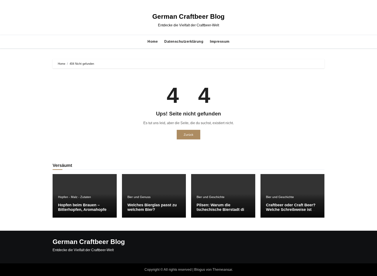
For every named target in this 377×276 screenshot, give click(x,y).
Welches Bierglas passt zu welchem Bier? (152, 207)
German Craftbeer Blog (188, 16)
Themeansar (222, 269)
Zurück (188, 134)
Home (152, 41)
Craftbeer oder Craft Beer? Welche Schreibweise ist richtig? (290, 210)
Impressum (220, 41)
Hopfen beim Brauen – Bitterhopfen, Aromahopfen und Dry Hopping (83, 210)
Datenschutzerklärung (183, 41)
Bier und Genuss (139, 196)
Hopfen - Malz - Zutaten (74, 196)
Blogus (199, 269)
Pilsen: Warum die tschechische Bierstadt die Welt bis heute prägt (221, 210)
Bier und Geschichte (210, 196)
